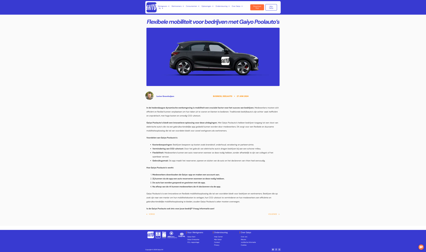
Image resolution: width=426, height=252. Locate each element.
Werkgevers (162, 6)
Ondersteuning (221, 6)
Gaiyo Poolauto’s (229, 122)
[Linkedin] (273, 249)
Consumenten (191, 6)
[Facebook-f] (276, 249)
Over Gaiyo (236, 6)
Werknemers (177, 6)
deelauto (227, 96)
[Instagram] (279, 249)
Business (217, 96)
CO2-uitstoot (176, 148)
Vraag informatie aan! (203, 208)
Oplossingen (206, 6)
